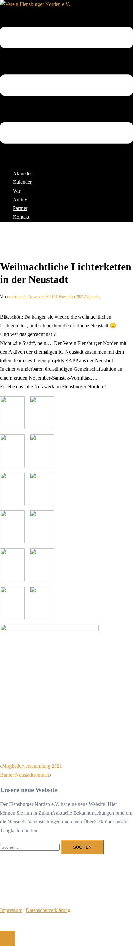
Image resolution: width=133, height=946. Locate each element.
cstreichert (15, 296)
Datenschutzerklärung (48, 910)
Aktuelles (22, 173)
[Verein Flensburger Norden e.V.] (35, 4)
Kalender (22, 182)
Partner (20, 208)
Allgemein (92, 296)
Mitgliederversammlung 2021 (32, 766)
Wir (16, 190)
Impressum (11, 910)
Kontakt (21, 217)
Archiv (20, 199)
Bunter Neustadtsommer (24, 774)
